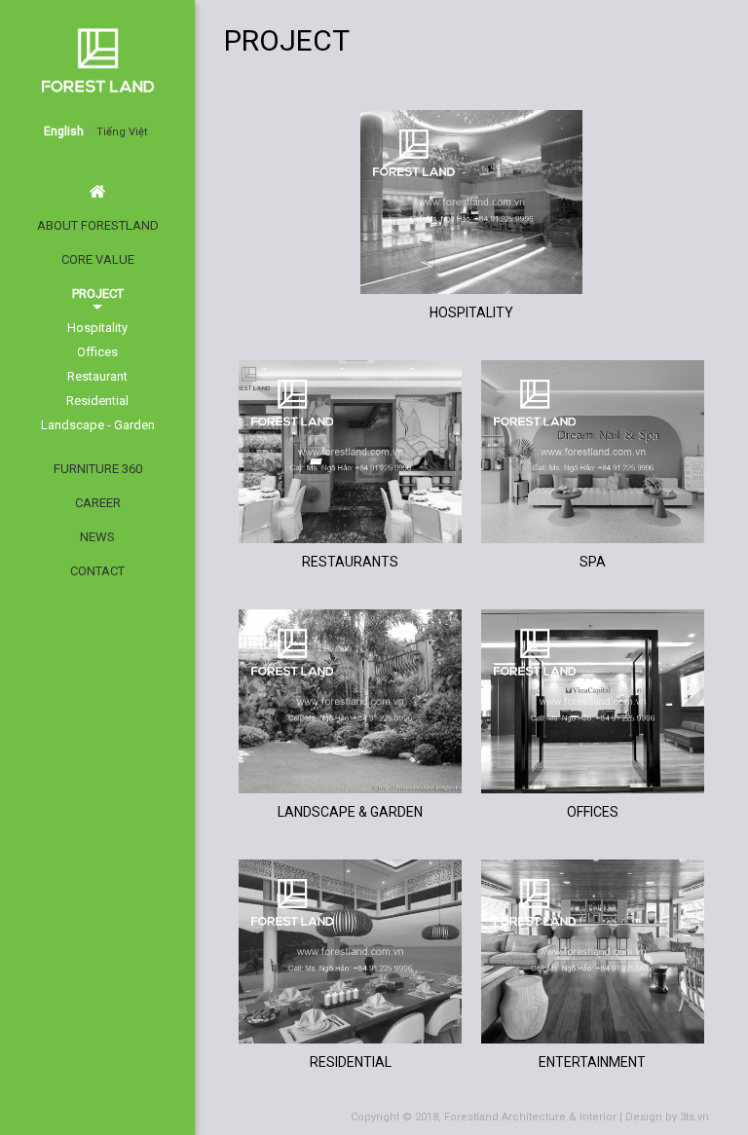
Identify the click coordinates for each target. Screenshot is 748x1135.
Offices (97, 352)
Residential (97, 400)
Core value (97, 259)
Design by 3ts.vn (667, 1117)
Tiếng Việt (121, 132)
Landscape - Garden (98, 425)
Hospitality (97, 327)
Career (98, 502)
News (97, 537)
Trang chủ (97, 191)
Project (98, 293)
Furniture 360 (98, 468)
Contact (97, 571)
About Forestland (98, 225)
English (64, 131)
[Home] (573, 86)
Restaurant (97, 376)
